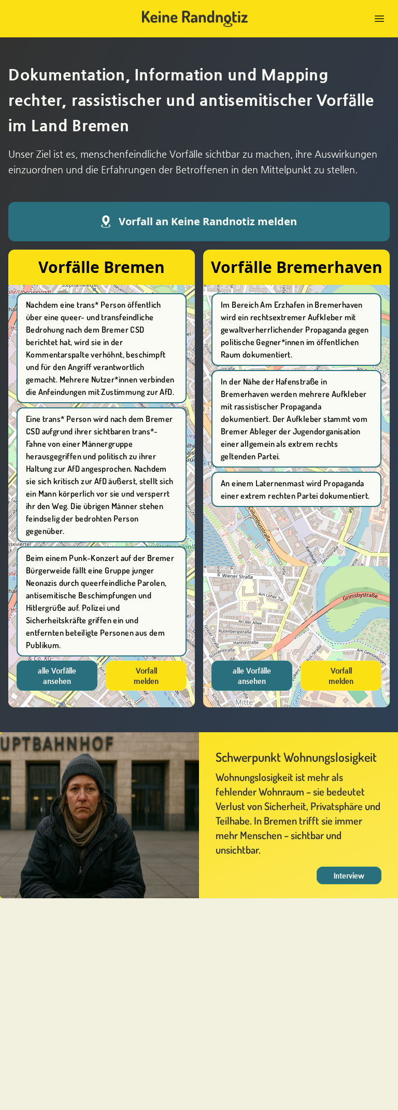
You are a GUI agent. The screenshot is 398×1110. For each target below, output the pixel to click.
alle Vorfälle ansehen (57, 675)
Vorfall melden (146, 675)
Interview (349, 875)
